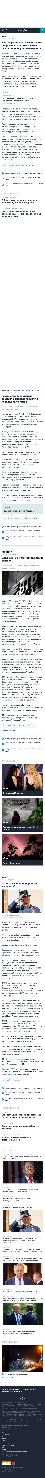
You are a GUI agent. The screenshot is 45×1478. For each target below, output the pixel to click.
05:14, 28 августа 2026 (9, 392)
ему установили (8, 1074)
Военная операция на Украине (27, 228)
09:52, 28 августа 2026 (9, 880)
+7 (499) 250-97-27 (24, 1421)
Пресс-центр (25, 1389)
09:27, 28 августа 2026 (9, 554)
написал (14, 268)
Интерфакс (22, 30)
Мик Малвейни (27, 165)
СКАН (3, 1447)
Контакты (5, 1389)
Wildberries (12, 726)
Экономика (7, 552)
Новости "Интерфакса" (8, 1445)
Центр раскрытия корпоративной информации (14, 1451)
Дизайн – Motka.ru (7, 1471)
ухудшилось (7, 953)
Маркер (4, 1438)
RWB (19, 726)
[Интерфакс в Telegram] (6, 1455)
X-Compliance (5, 1434)
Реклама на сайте (7, 1391)
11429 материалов (8, 1378)
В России (6, 228)
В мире (5, 37)
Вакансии (33, 1389)
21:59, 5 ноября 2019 (8, 39)
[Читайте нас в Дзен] (3, 1455)
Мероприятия (18, 1391)
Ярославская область (24, 296)
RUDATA (4, 1449)
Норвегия (16, 1080)
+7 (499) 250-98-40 (9, 1421)
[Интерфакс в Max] (16, 1455)
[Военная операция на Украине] (22, 1371)
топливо (35, 518)
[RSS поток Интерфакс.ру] (12, 1455)
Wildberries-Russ (29, 726)
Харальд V (6, 1080)
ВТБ (3, 604)
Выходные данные (7, 1469)
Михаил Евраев (8, 296)
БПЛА (16, 518)
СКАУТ (3, 1436)
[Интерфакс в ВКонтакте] (9, 1455)
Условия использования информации (13, 1467)
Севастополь (7, 518)
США (4, 165)
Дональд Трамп (14, 165)
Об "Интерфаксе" (14, 1389)
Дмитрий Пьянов (9, 730)
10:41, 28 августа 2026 (9, 230)
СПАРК (3, 1432)
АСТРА (3, 1440)
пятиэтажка (25, 518)
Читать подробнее (18, 100)
